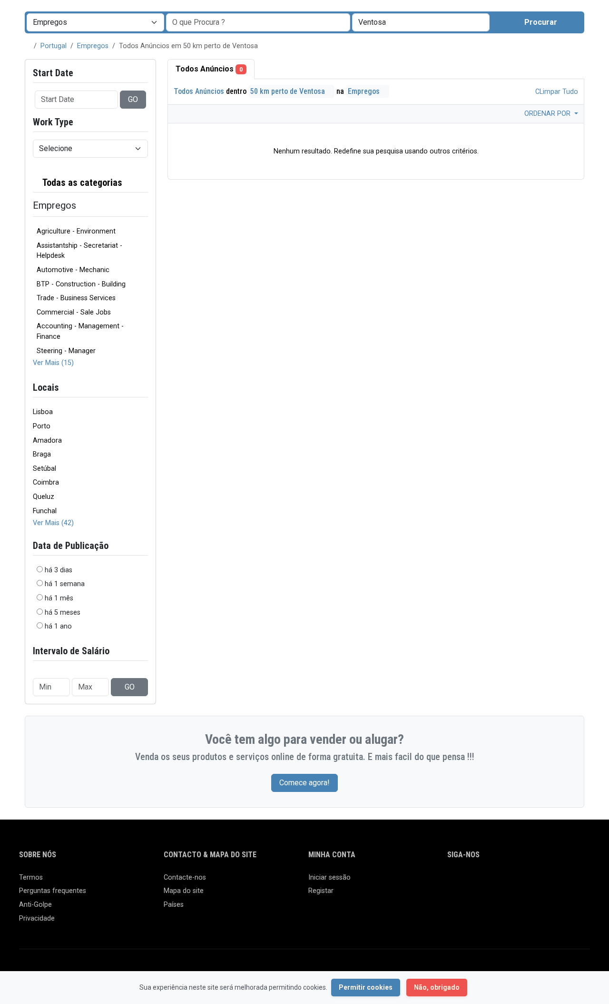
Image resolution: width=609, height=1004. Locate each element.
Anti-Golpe (35, 905)
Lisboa (43, 412)
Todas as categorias (81, 182)
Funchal (45, 511)
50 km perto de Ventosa (288, 91)
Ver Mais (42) (53, 523)
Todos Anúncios (209, 68)
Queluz (43, 497)
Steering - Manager (66, 351)
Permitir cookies (366, 987)
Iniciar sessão (329, 877)
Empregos (92, 46)
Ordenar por (548, 114)
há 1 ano (58, 626)
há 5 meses (62, 612)
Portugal (53, 46)
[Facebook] (453, 882)
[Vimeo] (550, 882)
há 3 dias (58, 570)
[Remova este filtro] (144, 183)
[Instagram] (481, 882)
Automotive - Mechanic (73, 270)
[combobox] (421, 22)
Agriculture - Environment (76, 231)
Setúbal (44, 469)
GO (133, 99)
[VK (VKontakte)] (564, 882)
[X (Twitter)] (467, 882)
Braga (42, 454)
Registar (321, 891)
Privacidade (37, 918)
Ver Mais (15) (53, 363)
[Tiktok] (522, 882)
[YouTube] (536, 882)
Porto (41, 426)
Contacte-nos (185, 877)
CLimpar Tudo (555, 92)
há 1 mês (59, 598)
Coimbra (46, 482)
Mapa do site (184, 891)
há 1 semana (65, 584)
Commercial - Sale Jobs (74, 312)
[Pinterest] (508, 882)
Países (174, 905)
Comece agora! (304, 782)
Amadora (47, 440)
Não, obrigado (437, 987)
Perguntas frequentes (52, 891)
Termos (31, 877)
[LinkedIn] (495, 882)
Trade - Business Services (76, 298)
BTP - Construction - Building (81, 284)
